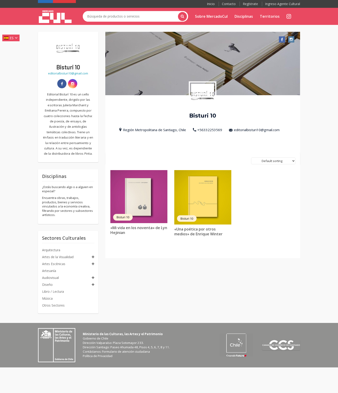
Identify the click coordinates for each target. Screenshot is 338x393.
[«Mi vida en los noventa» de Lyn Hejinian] (138, 196)
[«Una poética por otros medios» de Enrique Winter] (202, 197)
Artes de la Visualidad (58, 257)
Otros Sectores (53, 305)
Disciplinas (244, 16)
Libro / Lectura (53, 291)
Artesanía (49, 271)
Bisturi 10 (123, 217)
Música (47, 298)
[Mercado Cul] (55, 17)
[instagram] (72, 83)
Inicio (211, 4)
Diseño (47, 284)
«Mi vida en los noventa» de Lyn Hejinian (138, 230)
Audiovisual (50, 277)
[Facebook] (61, 83)
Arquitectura (51, 250)
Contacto (229, 4)
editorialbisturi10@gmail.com (257, 129)
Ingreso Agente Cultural (282, 4)
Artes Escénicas (53, 264)
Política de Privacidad (97, 356)
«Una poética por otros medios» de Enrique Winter (198, 231)
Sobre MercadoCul (211, 16)
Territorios (270, 16)
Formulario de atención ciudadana (126, 351)
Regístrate (250, 4)
